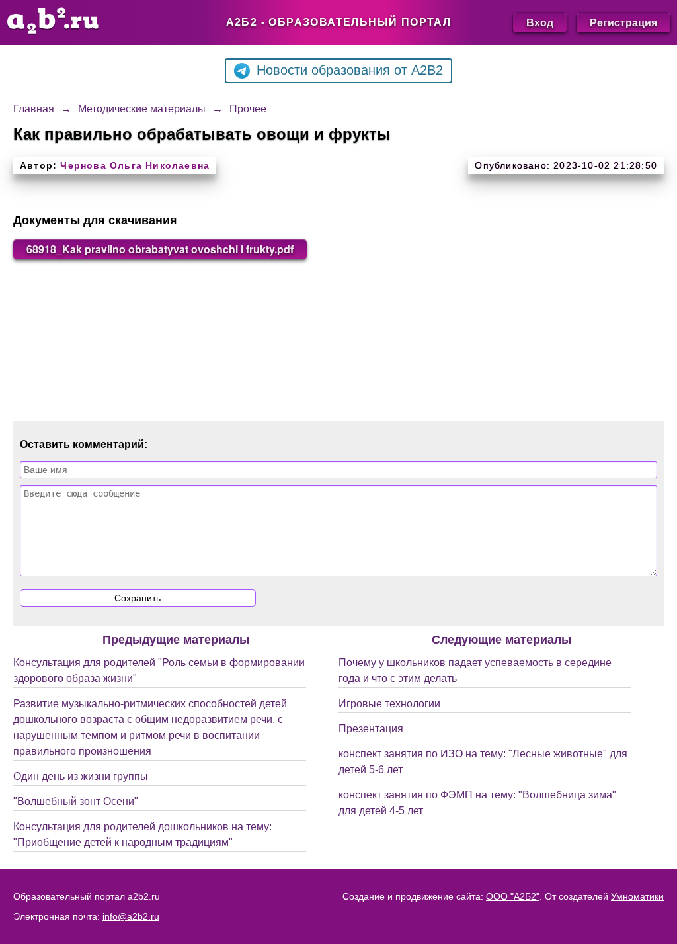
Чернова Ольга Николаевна (135, 165)
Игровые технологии (389, 703)
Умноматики (637, 896)
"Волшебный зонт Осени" (75, 801)
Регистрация (623, 22)
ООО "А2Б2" (512, 896)
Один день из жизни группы (80, 776)
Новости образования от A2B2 (350, 70)
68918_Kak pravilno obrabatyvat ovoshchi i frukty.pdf (160, 249)
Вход (539, 22)
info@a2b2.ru (130, 916)
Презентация (370, 728)
